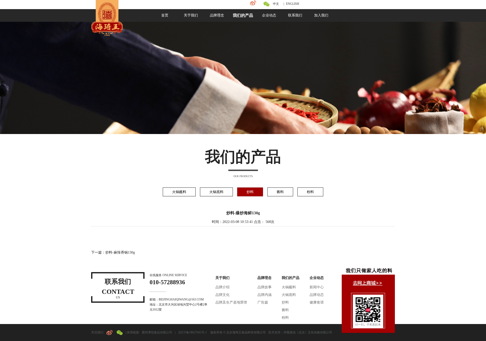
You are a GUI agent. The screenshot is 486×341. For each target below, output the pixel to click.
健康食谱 (317, 302)
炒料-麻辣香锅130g (120, 252)
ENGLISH (292, 4)
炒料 (250, 192)
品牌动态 (317, 295)
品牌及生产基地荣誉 (231, 302)
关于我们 (222, 278)
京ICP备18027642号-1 (192, 332)
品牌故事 (264, 287)
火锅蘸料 (179, 192)
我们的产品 (290, 278)
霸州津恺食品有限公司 (157, 332)
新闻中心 (317, 287)
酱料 (280, 192)
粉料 (310, 192)
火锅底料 (216, 192)
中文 (276, 4)
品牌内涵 (264, 295)
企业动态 (317, 278)
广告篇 (262, 302)
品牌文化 (222, 295)
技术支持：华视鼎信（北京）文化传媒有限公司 (300, 332)
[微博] (253, 3)
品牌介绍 (222, 287)
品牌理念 (264, 278)
